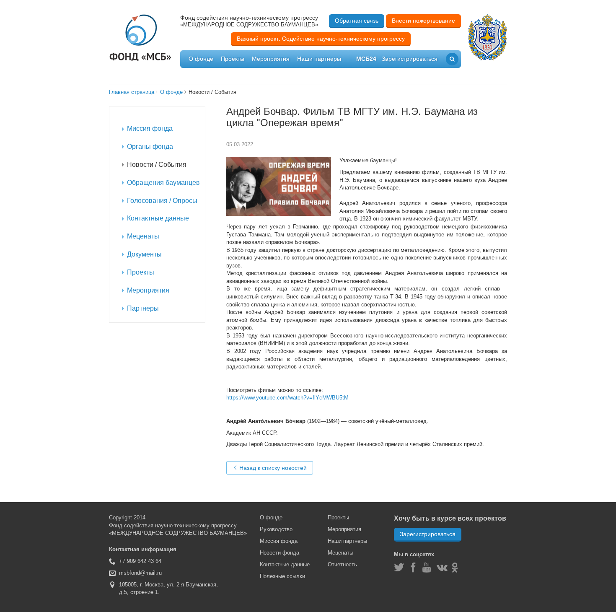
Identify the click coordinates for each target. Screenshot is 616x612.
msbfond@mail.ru (140, 573)
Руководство (276, 529)
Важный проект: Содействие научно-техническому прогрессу (321, 38)
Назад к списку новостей (272, 467)
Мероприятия (271, 58)
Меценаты (340, 553)
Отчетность (342, 564)
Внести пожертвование (423, 20)
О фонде (201, 58)
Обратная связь (356, 20)
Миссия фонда (279, 541)
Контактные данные (285, 564)
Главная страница (131, 92)
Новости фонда (279, 553)
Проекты (232, 58)
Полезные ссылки (282, 576)
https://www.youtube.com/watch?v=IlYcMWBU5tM (287, 397)
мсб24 (366, 58)
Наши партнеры (319, 58)
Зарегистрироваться (428, 534)
